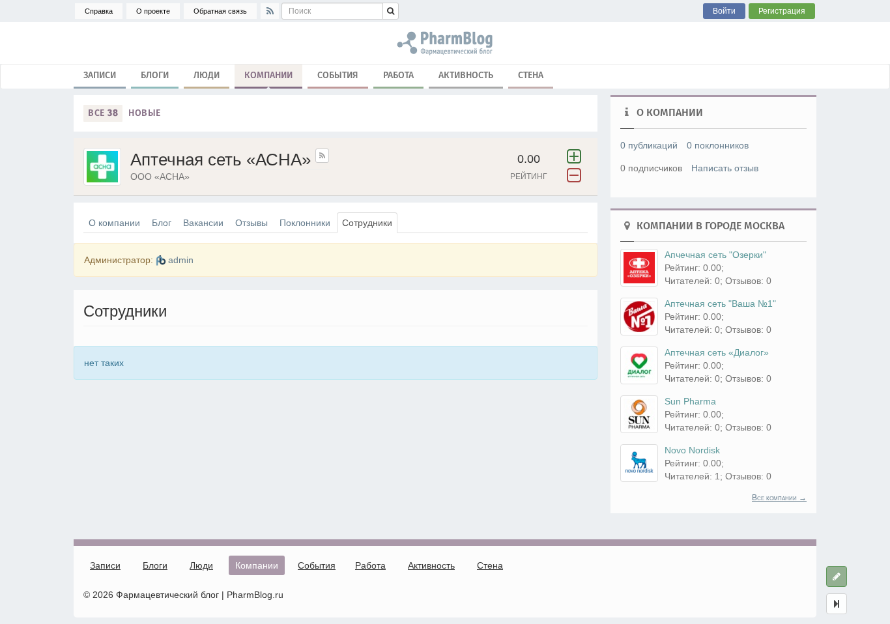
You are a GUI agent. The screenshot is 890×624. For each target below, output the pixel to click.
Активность (465, 75)
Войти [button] (724, 11)
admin (181, 260)
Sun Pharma (690, 401)
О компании (114, 223)
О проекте (153, 11)
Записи (99, 75)
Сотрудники (367, 223)
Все (103, 113)
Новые (144, 113)
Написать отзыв (724, 168)
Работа (398, 75)
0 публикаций (649, 145)
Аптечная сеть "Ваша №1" (720, 303)
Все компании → (779, 497)
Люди (207, 75)
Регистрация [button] (781, 11)
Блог (161, 223)
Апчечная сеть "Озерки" (715, 254)
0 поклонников (718, 145)
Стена (530, 75)
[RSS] (270, 11)
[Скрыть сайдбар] (836, 603)
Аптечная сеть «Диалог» (717, 352)
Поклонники (305, 223)
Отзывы (251, 223)
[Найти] (390, 11)
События (337, 75)
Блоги (155, 75)
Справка (99, 11)
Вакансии (203, 223)
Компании (268, 75)
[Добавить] (836, 576)
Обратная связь (220, 11)
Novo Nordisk (692, 450)
